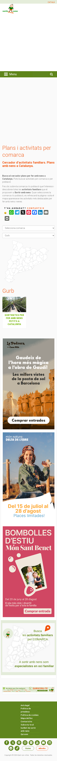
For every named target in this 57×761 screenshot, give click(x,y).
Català (51, 2)
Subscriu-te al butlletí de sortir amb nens (28, 728)
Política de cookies (29, 715)
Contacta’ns (26, 721)
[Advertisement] (28, 42)
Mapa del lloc (27, 718)
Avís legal (25, 705)
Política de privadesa (26, 710)
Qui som (24, 734)
